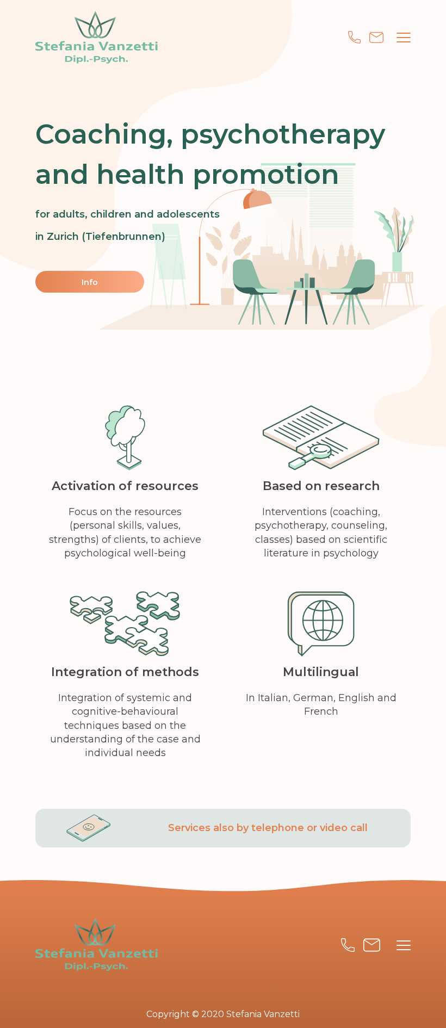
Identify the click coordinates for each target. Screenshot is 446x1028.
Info (90, 282)
